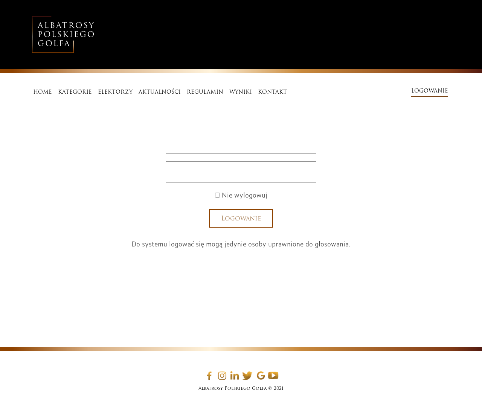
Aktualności (160, 92)
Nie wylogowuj (243, 194)
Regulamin (205, 92)
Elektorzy (115, 92)
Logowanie (429, 91)
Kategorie (75, 92)
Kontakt (272, 92)
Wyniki (240, 92)
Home (42, 92)
